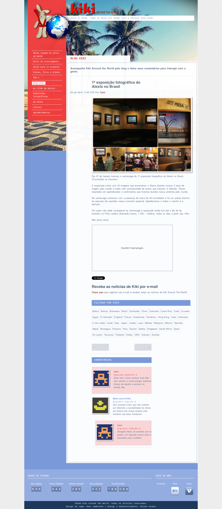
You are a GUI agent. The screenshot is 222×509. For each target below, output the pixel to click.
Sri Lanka (97, 334)
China (144, 311)
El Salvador (106, 317)
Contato (37, 107)
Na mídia (38, 102)
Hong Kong (163, 317)
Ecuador (185, 311)
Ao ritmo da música (44, 88)
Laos (140, 322)
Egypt (95, 317)
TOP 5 (36, 78)
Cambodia (134, 311)
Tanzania (108, 334)
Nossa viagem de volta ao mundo (46, 55)
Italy (117, 322)
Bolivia (104, 311)
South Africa (165, 328)
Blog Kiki (38, 83)
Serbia (142, 328)
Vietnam (145, 334)
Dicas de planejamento (46, 61)
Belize (95, 311)
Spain (177, 328)
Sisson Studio (148, 507)
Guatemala (138, 317)
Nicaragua (105, 328)
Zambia (155, 334)
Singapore (152, 328)
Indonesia (183, 317)
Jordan (132, 322)
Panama (116, 328)
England (118, 317)
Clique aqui (97, 292)
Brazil (124, 311)
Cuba (176, 311)
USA (137, 334)
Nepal (95, 328)
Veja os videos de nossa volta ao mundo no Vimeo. (189, 491)
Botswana (114, 311)
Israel (110, 322)
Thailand (119, 334)
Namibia (178, 322)
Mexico (168, 322)
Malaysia (158, 322)
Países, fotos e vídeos (46, 72)
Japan (124, 322)
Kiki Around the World (76, 22)
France (127, 317)
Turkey (129, 334)
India (173, 317)
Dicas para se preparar (46, 67)
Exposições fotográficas (40, 95)
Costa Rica (166, 311)
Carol (102, 92)
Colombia (154, 311)
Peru (125, 328)
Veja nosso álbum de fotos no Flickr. (175, 491)
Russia (133, 328)
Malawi (148, 322)
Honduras (151, 317)
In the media (98, 322)
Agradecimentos (41, 113)
